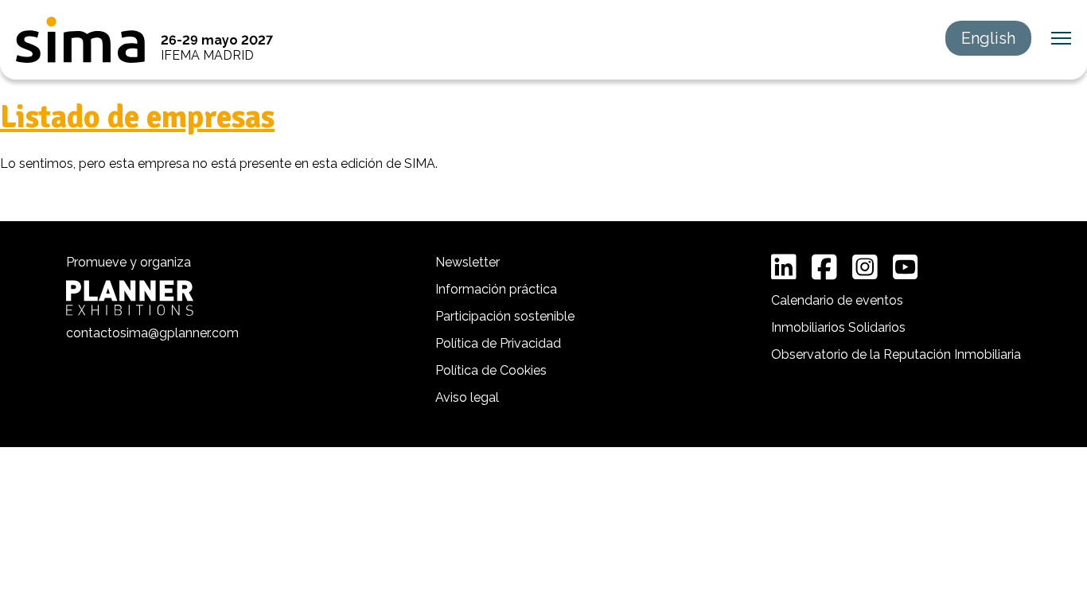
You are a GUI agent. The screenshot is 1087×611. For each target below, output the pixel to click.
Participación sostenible (505, 316)
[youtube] (905, 267)
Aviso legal (467, 397)
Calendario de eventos (837, 300)
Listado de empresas (137, 117)
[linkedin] (784, 267)
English (988, 38)
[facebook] (824, 267)
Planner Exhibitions (129, 298)
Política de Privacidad (498, 343)
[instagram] (865, 267)
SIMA (80, 40)
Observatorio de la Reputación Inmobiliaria (896, 354)
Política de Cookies (491, 370)
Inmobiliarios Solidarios (838, 327)
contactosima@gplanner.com (152, 333)
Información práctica (496, 289)
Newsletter (467, 262)
